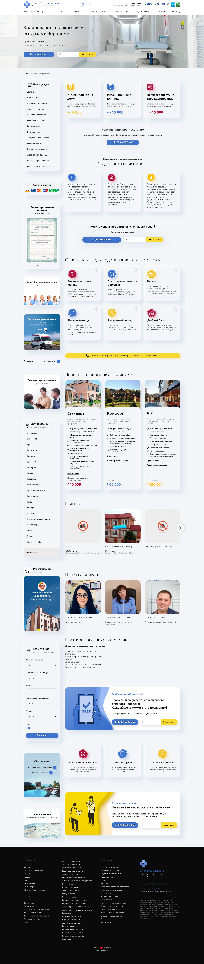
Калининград (33, 485)
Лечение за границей (40, 772)
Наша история (29, 887)
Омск (29, 531)
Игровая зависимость (37, 149)
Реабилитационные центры (36, 12)
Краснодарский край (36, 490)
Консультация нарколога (38, 161)
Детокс (30, 92)
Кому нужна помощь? (35, 660)
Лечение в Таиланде (70, 874)
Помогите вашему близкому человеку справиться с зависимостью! (123, 355)
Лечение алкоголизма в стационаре (77, 881)
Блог (103, 919)
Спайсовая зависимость (72, 868)
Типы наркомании (108, 900)
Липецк (30, 508)
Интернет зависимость (71, 917)
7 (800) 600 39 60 (157, 4)
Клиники (59, 12)
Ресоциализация (34, 144)
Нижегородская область (38, 519)
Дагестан (31, 462)
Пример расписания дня (77, 478)
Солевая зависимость (37, 109)
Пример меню (73, 474)
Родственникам (143, 12)
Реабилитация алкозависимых (74, 878)
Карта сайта (106, 923)
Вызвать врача (38, 54)
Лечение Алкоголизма (37, 115)
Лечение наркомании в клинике (36, 916)
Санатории (66, 939)
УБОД (26, 922)
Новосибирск (33, 525)
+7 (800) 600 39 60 (122, 142)
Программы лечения (32, 919)
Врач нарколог (34, 126)
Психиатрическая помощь (73, 933)
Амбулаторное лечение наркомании (77, 907)
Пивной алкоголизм (70, 887)
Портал (161, 12)
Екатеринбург (33, 468)
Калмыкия (31, 479)
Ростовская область (36, 542)
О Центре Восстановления (34, 890)
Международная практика (111, 890)
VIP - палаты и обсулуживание (40, 767)
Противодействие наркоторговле (115, 887)
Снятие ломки (33, 98)
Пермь (30, 536)
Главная (27, 74)
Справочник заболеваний (111, 916)
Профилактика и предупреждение (114, 903)
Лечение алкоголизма (110, 871)
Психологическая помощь (73, 936)
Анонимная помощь (99, 12)
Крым (29, 502)
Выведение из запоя (36, 121)
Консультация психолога (38, 166)
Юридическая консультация (112, 913)
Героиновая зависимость (72, 871)
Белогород (32, 439)
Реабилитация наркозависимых (36, 909)
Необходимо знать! (109, 909)
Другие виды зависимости (111, 874)
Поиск (175, 12)
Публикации (76, 12)
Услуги (29, 686)
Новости (27, 877)
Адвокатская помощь (37, 155)
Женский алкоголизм (70, 890)
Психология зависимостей (112, 906)
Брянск (30, 445)
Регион (29, 711)
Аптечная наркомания (110, 896)
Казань (30, 473)
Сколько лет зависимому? (37, 673)
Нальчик (31, 513)
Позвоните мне (87, 54)
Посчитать (42, 735)
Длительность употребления (38, 698)
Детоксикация (29, 903)
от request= (108, 948)
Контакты (27, 880)
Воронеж (31, 456)
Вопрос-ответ (107, 893)
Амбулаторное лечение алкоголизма (77, 910)
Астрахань (32, 433)
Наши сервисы (29, 884)
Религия (104, 880)
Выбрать (31, 665)
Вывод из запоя (68, 894)
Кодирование (33, 132)
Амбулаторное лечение (38, 138)
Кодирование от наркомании (74, 904)
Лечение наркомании (41, 74)
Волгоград (32, 450)
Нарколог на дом (69, 897)
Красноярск (32, 496)
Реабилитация (122, 12)
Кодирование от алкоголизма (74, 900)
